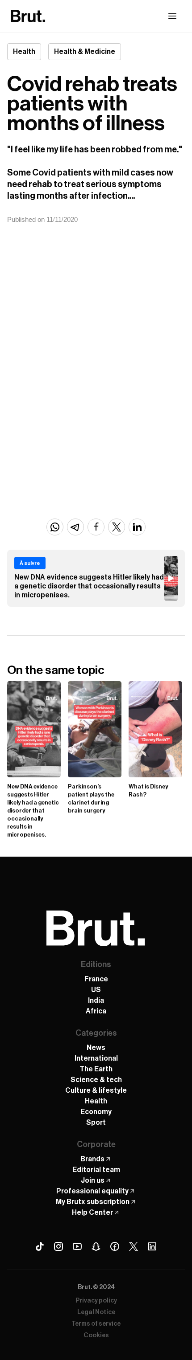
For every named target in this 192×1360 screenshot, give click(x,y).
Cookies (96, 1335)
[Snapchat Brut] (96, 1246)
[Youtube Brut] (77, 1246)
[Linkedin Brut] (152, 1246)
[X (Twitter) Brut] (133, 1246)
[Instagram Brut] (58, 1246)
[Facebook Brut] (115, 1246)
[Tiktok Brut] (40, 1246)
